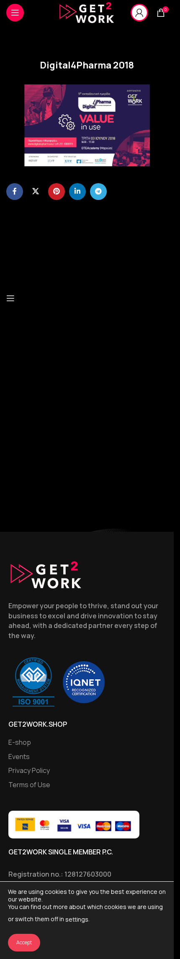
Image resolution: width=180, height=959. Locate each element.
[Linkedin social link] (77, 191)
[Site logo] (87, 12)
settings (76, 919)
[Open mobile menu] (15, 12)
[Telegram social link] (98, 191)
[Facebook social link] (14, 191)
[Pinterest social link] (56, 191)
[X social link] (35, 191)
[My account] (139, 12)
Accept (24, 942)
